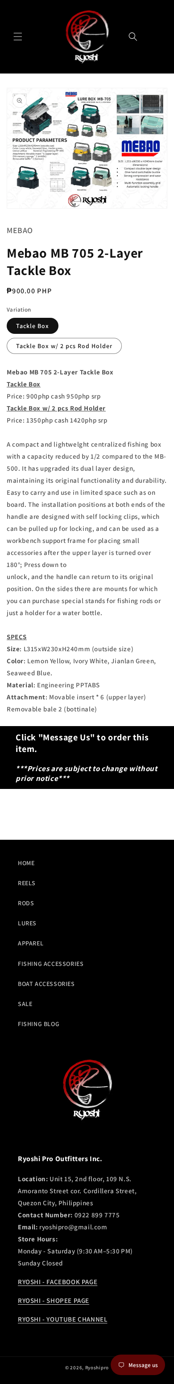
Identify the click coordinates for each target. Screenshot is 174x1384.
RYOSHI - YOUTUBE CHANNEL (62, 1319)
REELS (27, 883)
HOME (26, 863)
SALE (25, 1004)
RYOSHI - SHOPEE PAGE (53, 1300)
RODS (26, 903)
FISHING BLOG (38, 1024)
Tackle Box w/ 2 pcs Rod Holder (64, 346)
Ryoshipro (97, 1367)
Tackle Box (32, 326)
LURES (27, 923)
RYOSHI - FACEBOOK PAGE (57, 1281)
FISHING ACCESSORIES (50, 964)
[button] (18, 36)
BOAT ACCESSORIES (46, 984)
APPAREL (30, 943)
